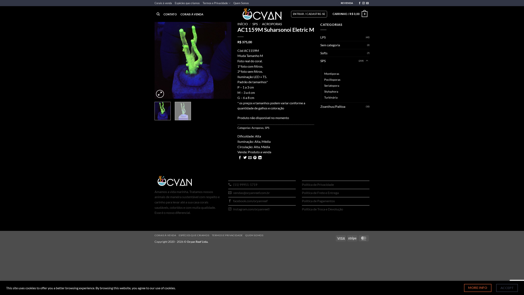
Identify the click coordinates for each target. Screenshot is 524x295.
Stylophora (331, 91)
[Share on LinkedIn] (260, 158)
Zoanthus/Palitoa (332, 106)
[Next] (224, 60)
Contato (170, 14)
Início (242, 24)
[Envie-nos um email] (367, 3)
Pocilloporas (332, 79)
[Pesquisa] (158, 14)
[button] (309, 14)
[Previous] (161, 60)
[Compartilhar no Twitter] (245, 158)
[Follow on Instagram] (363, 3)
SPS (255, 24)
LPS (323, 37)
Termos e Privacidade (215, 3)
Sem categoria (330, 45)
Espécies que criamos (187, 3)
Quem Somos (241, 3)
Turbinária (331, 97)
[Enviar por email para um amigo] (250, 158)
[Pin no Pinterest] (254, 158)
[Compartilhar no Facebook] (240, 158)
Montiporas (331, 73)
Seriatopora (331, 85)
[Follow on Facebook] (359, 3)
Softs (324, 53)
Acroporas (272, 24)
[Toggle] (367, 60)
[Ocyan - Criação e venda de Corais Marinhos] (262, 14)
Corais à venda (163, 3)
